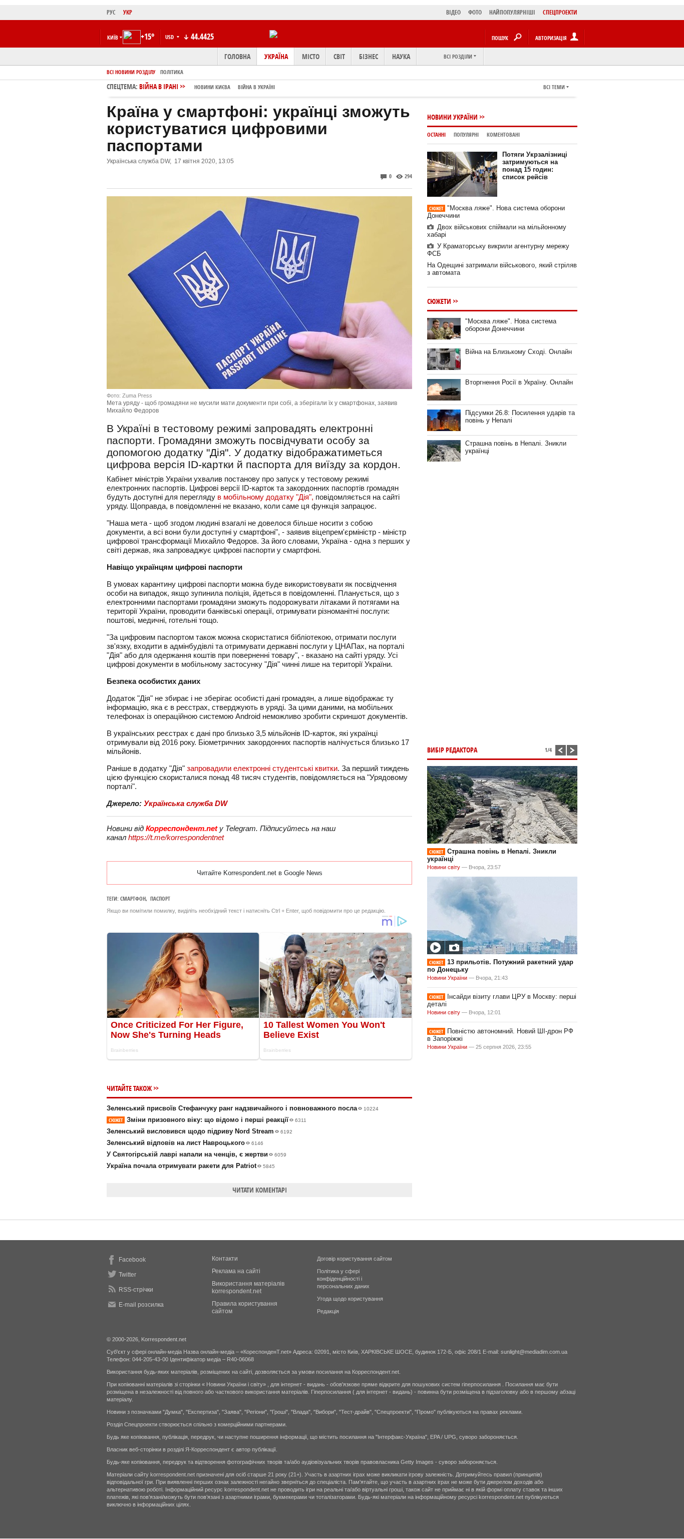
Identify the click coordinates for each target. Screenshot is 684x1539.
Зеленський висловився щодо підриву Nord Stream (199, 1131)
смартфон (133, 898)
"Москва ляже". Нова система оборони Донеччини (510, 324)
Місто (310, 56)
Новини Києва (212, 87)
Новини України (452, 117)
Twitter (127, 1274)
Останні (436, 134)
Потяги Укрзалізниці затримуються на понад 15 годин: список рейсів (534, 166)
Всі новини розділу (131, 72)
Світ (339, 56)
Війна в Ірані (207, 86)
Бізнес (368, 56)
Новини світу (443, 867)
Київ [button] (112, 37)
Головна (237, 56)
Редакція (328, 1311)
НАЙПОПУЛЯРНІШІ (512, 12)
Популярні (466, 134)
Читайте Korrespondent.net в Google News (259, 873)
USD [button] (170, 37)
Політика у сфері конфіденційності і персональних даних (343, 1278)
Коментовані (503, 134)
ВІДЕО (453, 12)
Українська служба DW (185, 803)
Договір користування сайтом (354, 1259)
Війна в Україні (256, 87)
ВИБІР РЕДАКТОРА (452, 749)
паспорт (160, 898)
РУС (111, 12)
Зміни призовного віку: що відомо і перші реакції (207, 1119)
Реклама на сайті (236, 1271)
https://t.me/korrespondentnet (176, 837)
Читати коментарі (259, 1190)
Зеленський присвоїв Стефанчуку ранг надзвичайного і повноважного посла (243, 1108)
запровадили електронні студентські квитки (262, 768)
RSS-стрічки (136, 1289)
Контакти (225, 1258)
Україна (276, 56)
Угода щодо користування (350, 1299)
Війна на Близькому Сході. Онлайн (518, 351)
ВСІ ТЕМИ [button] (554, 87)
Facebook (132, 1259)
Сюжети (439, 301)
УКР (127, 12)
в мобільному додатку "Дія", (265, 497)
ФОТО (475, 12)
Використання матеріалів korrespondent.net (248, 1287)
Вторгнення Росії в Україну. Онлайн (519, 382)
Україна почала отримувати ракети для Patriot (191, 1166)
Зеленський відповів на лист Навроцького (185, 1142)
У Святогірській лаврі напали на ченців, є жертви (196, 1154)
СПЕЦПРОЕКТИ (560, 12)
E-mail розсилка (141, 1304)
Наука (401, 56)
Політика (171, 72)
